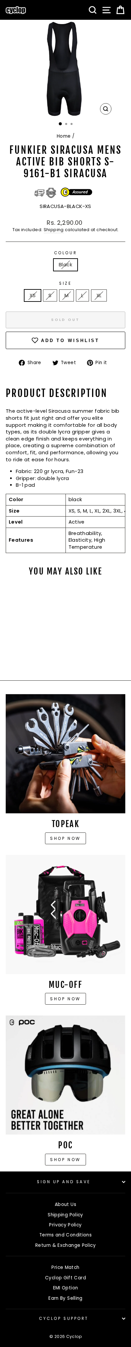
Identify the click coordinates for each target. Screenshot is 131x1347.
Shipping (54, 229)
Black (65, 264)
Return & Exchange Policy (65, 1245)
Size (65, 283)
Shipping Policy (65, 1215)
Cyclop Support (63, 1318)
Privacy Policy (65, 1225)
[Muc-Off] (65, 914)
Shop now (65, 838)
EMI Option (65, 1288)
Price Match (65, 1267)
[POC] (65, 1075)
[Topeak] (65, 753)
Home (64, 136)
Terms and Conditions (65, 1235)
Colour (65, 253)
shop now (65, 1159)
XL (99, 295)
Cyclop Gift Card (65, 1278)
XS (33, 295)
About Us (65, 1204)
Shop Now (65, 999)
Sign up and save (64, 1182)
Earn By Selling (65, 1298)
